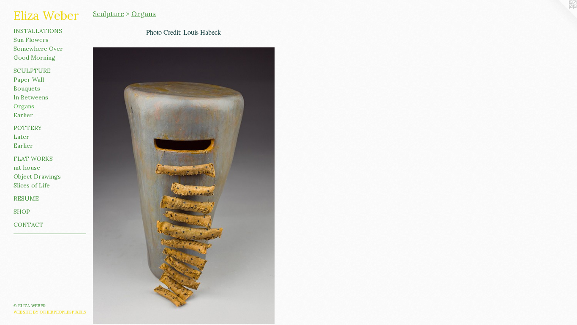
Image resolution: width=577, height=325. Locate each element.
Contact (29, 225)
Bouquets (27, 88)
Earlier (23, 115)
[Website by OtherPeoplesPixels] (560, 17)
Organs (24, 106)
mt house (27, 167)
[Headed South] (184, 185)
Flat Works (33, 158)
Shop (22, 211)
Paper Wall (29, 79)
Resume (26, 198)
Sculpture (32, 70)
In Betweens (31, 97)
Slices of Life (32, 185)
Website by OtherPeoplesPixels (50, 312)
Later (21, 136)
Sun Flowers (31, 40)
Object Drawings (37, 176)
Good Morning (34, 57)
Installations (38, 31)
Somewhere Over (38, 48)
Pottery (28, 128)
